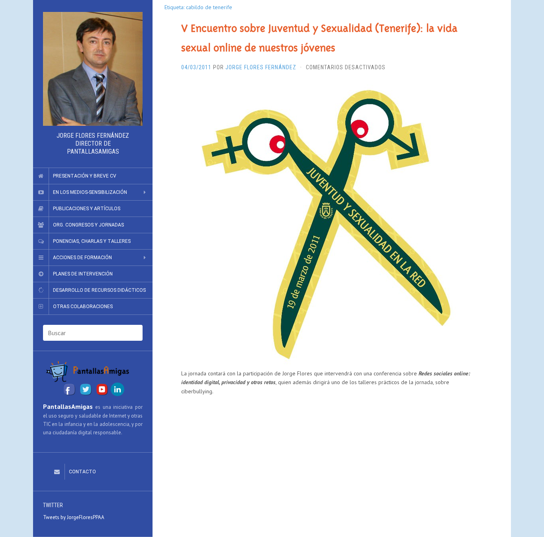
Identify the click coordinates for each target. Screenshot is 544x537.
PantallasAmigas (68, 406)
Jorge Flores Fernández (260, 67)
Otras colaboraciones (83, 306)
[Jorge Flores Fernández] (93, 69)
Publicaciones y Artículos (86, 208)
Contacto (82, 472)
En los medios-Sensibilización (90, 192)
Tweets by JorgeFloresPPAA (73, 517)
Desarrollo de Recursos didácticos (99, 290)
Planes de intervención (83, 274)
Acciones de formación (82, 257)
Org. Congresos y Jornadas (88, 225)
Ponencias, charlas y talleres (92, 241)
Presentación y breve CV (84, 176)
